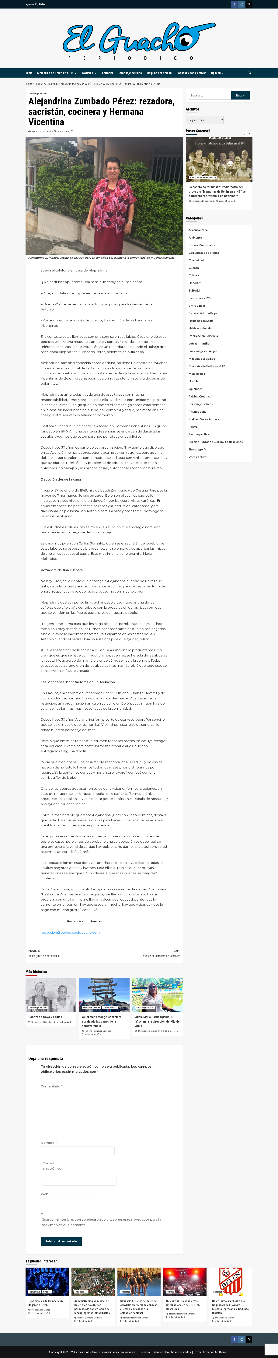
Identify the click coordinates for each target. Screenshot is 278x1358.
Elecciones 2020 (199, 298)
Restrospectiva (199, 434)
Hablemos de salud (201, 328)
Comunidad (196, 260)
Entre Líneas (197, 305)
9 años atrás (63, 131)
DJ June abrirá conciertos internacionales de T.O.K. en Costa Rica (183, 1305)
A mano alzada (198, 230)
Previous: (44, 953)
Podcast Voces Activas (191, 73)
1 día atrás (82, 1321)
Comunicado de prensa (204, 252)
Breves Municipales (202, 245)
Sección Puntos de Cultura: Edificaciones (216, 441)
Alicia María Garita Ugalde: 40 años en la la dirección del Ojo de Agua (157, 1021)
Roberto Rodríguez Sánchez (98, 1031)
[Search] (250, 73)
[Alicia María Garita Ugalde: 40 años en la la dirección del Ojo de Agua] (157, 995)
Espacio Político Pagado (204, 313)
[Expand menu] (75, 73)
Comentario (52, 1086)
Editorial (107, 73)
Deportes (195, 283)
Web (44, 1194)
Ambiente (195, 237)
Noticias (194, 381)
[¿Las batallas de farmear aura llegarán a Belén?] (47, 1282)
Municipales (197, 373)
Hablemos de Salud (201, 320)
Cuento (194, 267)
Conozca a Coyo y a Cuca (45, 1017)
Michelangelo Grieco (147, 1031)
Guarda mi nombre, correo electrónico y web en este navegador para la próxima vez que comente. (101, 1222)
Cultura (194, 275)
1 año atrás (61, 1022)
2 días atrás (128, 1321)
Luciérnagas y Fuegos (203, 351)
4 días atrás (220, 1321)
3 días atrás (174, 1317)
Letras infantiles (200, 343)
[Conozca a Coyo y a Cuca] (51, 995)
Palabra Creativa (199, 396)
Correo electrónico (52, 1168)
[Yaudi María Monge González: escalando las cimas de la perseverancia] (104, 995)
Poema (193, 426)
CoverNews (201, 1352)
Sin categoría (197, 449)
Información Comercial (204, 336)
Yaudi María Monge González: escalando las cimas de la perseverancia (101, 1021)
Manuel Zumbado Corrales (89, 1318)
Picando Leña (197, 411)
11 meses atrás (223, 205)
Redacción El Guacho (42, 131)
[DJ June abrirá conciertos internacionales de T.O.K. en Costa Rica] (185, 1282)
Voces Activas (109, 1007)
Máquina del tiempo (159, 73)
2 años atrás (90, 1034)
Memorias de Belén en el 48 (55, 73)
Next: (161, 953)
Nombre (49, 1143)
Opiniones (195, 388)
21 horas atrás (37, 1313)
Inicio (29, 73)
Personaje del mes (130, 73)
